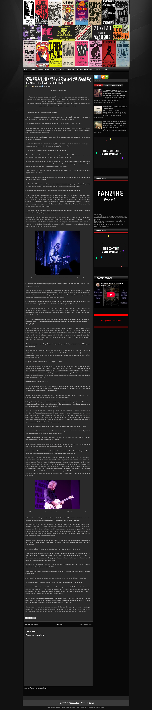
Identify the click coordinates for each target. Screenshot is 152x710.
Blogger (91, 703)
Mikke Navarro (75, 707)
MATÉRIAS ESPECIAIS (43, 69)
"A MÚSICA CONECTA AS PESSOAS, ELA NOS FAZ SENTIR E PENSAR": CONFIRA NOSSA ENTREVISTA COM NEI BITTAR (115, 92)
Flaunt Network (90, 707)
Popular (98, 85)
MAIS (62, 69)
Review (33, 69)
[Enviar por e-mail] (26, 618)
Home (25, 69)
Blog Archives (116, 85)
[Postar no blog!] (28, 618)
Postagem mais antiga (86, 624)
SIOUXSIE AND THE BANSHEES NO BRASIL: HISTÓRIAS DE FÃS (114, 122)
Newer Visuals (56, 707)
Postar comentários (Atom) (38, 688)
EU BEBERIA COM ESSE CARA (84, 69)
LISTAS (55, 69)
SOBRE (106, 69)
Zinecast (98, 69)
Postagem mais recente (31, 624)
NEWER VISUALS (100, 707)
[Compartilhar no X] (31, 618)
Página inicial (59, 624)
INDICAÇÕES (70, 69)
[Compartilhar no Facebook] (33, 618)
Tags (106, 85)
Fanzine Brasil (74, 703)
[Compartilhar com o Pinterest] (35, 618)
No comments (48, 86)
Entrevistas (37, 86)
